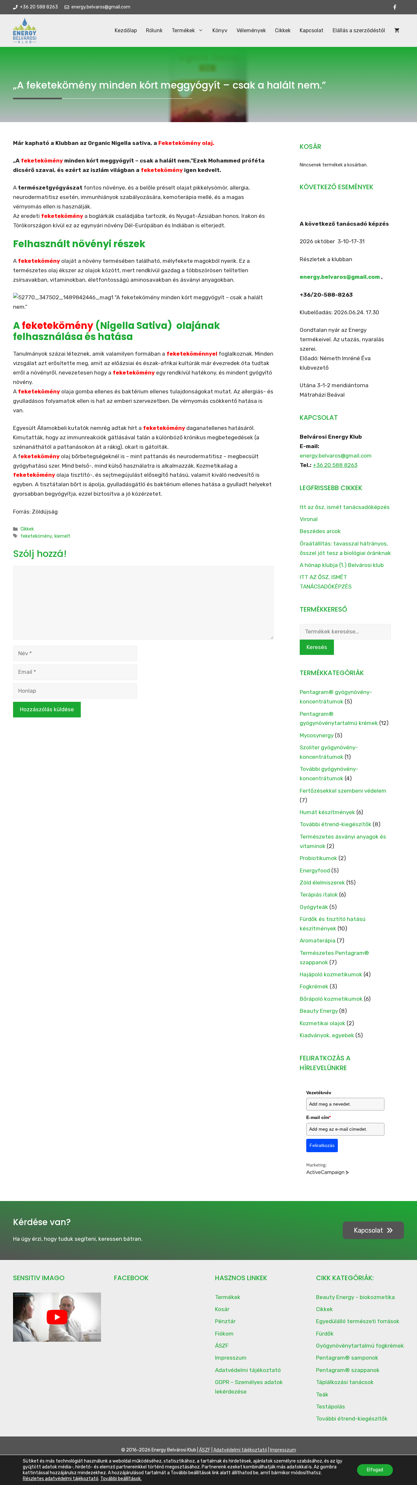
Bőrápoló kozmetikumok (331, 999)
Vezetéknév (318, 1092)
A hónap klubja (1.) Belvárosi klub (342, 565)
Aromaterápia (318, 940)
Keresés (317, 647)
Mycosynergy (317, 735)
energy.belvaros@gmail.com (340, 277)
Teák (322, 1394)
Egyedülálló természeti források (357, 1321)
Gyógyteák (314, 907)
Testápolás (330, 1406)
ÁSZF (221, 1345)
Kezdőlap (126, 30)
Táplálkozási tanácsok (345, 1382)
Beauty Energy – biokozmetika (355, 1297)
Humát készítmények (327, 812)
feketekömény (36, 536)
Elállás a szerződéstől (359, 30)
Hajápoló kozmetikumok (331, 974)
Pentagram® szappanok (348, 1370)
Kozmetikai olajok (322, 1023)
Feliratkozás (322, 1145)
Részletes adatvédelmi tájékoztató (60, 1478)
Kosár (222, 1309)
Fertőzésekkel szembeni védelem (343, 790)
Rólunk (154, 30)
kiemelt (62, 536)
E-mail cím (318, 1117)
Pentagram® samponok (347, 1357)
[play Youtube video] (57, 1317)
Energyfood (315, 870)
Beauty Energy (319, 1011)
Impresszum (231, 1357)
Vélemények (251, 30)
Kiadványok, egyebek (327, 1035)
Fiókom (224, 1333)
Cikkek (283, 30)
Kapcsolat (312, 30)
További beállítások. (121, 1478)
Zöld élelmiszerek (322, 882)
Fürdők (325, 1333)
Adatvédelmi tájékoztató (248, 1370)
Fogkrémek (314, 986)
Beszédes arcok (320, 531)
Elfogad (375, 1470)
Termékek (183, 30)
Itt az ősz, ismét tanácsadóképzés (345, 507)
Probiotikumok (318, 858)
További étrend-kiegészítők (335, 824)
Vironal (309, 519)
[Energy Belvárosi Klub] (24, 30)
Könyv (219, 30)
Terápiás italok (319, 894)
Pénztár (225, 1321)
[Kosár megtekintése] (397, 30)
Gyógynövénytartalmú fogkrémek (360, 1345)
